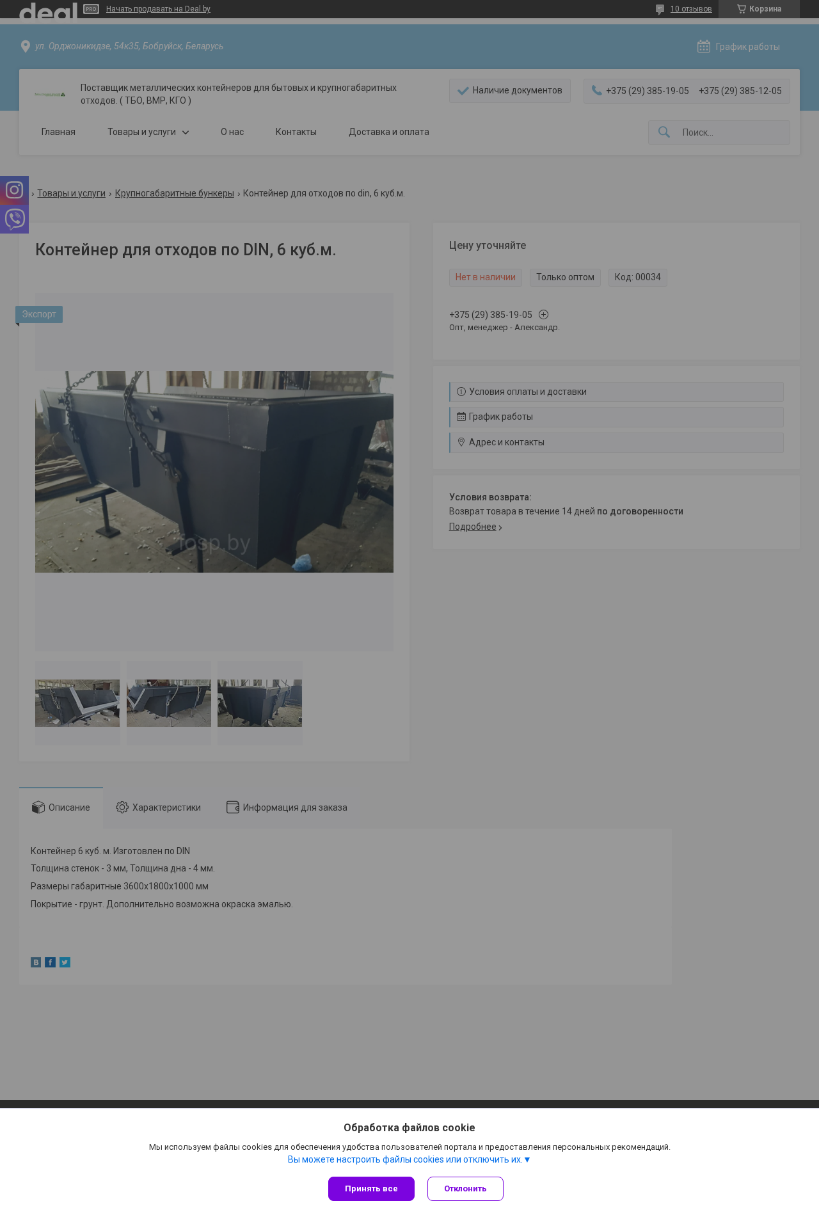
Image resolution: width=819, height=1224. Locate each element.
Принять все (371, 1188)
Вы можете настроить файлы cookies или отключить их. (405, 1159)
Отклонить (465, 1188)
